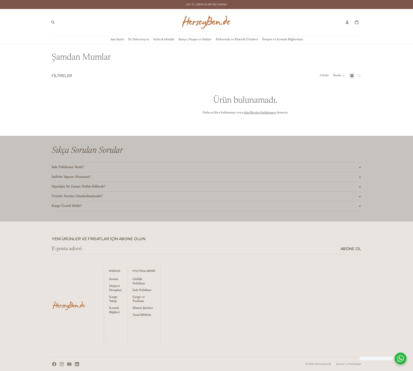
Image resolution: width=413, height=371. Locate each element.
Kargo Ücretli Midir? (67, 206)
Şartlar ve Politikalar (348, 364)
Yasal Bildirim (142, 315)
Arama (113, 279)
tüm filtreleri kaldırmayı (260, 112)
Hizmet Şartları (143, 308)
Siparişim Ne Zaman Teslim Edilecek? (78, 186)
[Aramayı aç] (53, 22)
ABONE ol (351, 248)
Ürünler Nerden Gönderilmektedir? (77, 196)
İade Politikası (142, 290)
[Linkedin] (77, 364)
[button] (339, 75)
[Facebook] (54, 364)
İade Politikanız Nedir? (68, 167)
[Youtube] (69, 364)
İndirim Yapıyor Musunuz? (71, 177)
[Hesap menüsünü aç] (347, 22)
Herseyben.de (323, 364)
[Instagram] (61, 364)
